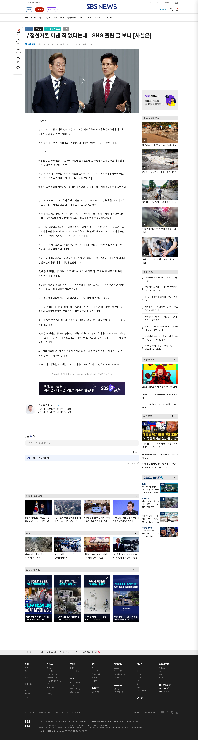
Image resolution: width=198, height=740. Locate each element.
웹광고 (56, 712)
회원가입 (167, 3)
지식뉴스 (162, 668)
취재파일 (98, 17)
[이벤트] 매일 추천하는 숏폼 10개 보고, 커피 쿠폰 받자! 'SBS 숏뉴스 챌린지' (69, 651)
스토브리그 (118, 678)
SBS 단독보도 (96, 671)
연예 (89, 17)
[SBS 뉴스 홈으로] (102, 6)
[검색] (171, 9)
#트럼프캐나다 (161, 9)
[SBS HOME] (177, 3)
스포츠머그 (118, 668)
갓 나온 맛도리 (119, 689)
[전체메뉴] (26, 17)
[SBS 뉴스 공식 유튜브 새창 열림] (162, 712)
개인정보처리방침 (78, 712)
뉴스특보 (50, 694)
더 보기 (134, 495)
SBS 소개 (30, 712)
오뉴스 (49, 684)
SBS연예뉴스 (163, 684)
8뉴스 (33, 17)
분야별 (27, 663)
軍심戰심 (73, 668)
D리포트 (95, 681)
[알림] (177, 9)
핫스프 (144, 513)
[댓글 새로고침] (33, 436)
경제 (48, 17)
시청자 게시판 (141, 690)
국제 (62, 17)
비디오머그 (118, 663)
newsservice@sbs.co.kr (99, 725)
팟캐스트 (162, 671)
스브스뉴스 (118, 684)
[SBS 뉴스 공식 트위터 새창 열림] (171, 712)
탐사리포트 (95, 687)
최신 (26, 668)
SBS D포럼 (163, 691)
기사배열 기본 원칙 (123, 727)
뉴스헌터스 (51, 671)
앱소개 (139, 684)
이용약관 (65, 712)
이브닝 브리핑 (74, 671)
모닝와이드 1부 (52, 674)
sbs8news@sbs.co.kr (104, 721)
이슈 (26, 697)
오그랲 (144, 484)
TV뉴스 (108, 17)
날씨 (138, 668)
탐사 (93, 695)
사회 (55, 17)
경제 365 (95, 678)
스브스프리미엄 (164, 663)
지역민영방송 (149, 712)
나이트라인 (51, 687)
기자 (138, 681)
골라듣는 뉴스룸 (75, 682)
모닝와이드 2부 (52, 678)
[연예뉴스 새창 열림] (160, 100)
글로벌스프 (145, 499)
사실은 (38, 28)
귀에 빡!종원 (118, 671)
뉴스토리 (50, 690)
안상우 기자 (44, 405)
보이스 (72, 686)
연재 (93, 663)
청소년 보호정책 (137, 727)
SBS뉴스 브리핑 (75, 689)
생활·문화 (71, 17)
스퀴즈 (161, 678)
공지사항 (139, 698)
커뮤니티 (162, 674)
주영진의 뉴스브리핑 (54, 681)
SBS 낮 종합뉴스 (75, 692)
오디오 (72, 678)
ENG (150, 3)
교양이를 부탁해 (147, 528)
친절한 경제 (96, 674)
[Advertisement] (82, 479)
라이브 (139, 674)
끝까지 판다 (96, 692)
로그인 (159, 3)
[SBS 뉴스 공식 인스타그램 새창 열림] (177, 712)
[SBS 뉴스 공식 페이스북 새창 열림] (167, 712)
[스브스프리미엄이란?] (162, 477)
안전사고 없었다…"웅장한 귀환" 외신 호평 (55, 409)
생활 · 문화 (28, 684)
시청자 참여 (44, 712)
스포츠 (81, 17)
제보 (138, 671)
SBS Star (163, 687)
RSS (138, 687)
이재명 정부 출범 (53, 28)
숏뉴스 (139, 678)
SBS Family (133, 712)
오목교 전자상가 (119, 692)
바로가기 (139, 663)
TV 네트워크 (29, 694)
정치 (41, 17)
